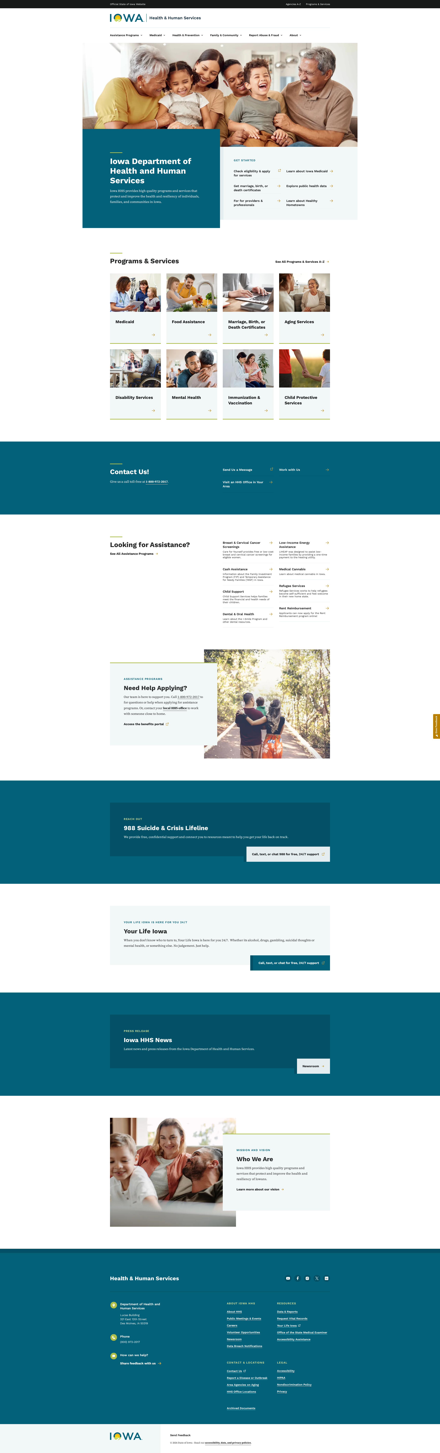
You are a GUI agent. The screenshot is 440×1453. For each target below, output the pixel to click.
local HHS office (175, 708)
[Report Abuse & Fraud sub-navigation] (281, 35)
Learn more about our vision (257, 1189)
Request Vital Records (292, 1318)
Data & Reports (287, 1311)
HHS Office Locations (241, 1391)
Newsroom (310, 1066)
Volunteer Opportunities (243, 1332)
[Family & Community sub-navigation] (241, 35)
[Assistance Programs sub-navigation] (141, 35)
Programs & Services (318, 4)
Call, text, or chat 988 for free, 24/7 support (285, 854)
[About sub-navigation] (300, 35)
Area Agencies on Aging (243, 1384)
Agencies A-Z (293, 4)
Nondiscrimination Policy (294, 1384)
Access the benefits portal (144, 724)
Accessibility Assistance (293, 1339)
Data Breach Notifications (244, 1346)
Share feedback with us (138, 1363)
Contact (234, 1371)
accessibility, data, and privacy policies (228, 1442)
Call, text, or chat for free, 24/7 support (288, 963)
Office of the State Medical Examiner (302, 1332)
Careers (232, 1325)
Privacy (282, 1391)
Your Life (287, 1325)
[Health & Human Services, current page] (127, 18)
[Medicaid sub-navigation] (164, 35)
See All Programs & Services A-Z (299, 261)
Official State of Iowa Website (127, 4)
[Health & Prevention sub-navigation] (202, 35)
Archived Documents (241, 1408)
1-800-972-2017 (157, 481)
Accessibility (286, 1370)
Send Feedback (180, 1435)
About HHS (234, 1311)
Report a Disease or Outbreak (247, 1378)
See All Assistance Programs (131, 553)
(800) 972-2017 (130, 1342)
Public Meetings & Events (244, 1318)
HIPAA (281, 1377)
